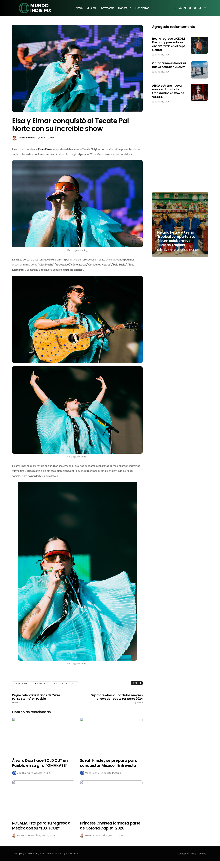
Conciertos (142, 8)
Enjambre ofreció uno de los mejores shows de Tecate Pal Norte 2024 (117, 698)
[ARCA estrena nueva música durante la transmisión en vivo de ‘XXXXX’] (199, 92)
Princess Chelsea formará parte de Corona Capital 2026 (110, 826)
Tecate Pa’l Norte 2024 (66, 683)
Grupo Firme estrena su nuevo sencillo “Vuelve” (169, 65)
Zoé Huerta (23, 773)
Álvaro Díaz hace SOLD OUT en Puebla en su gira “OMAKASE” (40, 763)
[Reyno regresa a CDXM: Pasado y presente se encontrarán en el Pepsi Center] (199, 45)
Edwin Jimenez (27, 137)
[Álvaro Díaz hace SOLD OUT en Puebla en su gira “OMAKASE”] (43, 736)
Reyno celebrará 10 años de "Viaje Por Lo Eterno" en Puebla (36, 698)
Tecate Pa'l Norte (41, 683)
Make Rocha (92, 773)
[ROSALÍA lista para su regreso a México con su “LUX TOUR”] (43, 798)
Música (91, 8)
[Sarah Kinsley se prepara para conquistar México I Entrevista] (111, 736)
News (79, 8)
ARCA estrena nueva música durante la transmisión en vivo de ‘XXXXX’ (168, 91)
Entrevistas (107, 8)
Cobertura (124, 8)
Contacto (183, 853)
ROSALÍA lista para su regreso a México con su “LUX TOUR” (41, 826)
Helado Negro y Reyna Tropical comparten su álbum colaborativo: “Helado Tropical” (176, 238)
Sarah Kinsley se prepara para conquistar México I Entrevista (109, 763)
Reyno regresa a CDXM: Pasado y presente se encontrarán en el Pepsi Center (169, 44)
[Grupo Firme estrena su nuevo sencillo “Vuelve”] (199, 70)
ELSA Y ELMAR (22, 683)
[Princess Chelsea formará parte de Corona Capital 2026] (111, 798)
